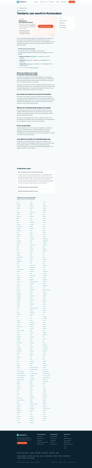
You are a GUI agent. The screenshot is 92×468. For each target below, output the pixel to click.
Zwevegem (19, 422)
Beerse (31, 214)
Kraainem (44, 302)
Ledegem (31, 310)
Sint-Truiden (32, 379)
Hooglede (31, 279)
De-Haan (44, 234)
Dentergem (19, 240)
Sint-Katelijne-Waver (46, 373)
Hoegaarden (19, 277)
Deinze (18, 238)
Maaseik (44, 324)
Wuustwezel (19, 410)
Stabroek (18, 381)
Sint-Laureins (32, 375)
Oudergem (19, 353)
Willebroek (45, 406)
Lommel (44, 320)
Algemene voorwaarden (63, 462)
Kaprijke (31, 291)
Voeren (31, 393)
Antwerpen (45, 206)
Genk (31, 255)
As (17, 210)
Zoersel (44, 414)
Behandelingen (63, 1)
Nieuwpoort (32, 342)
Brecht (31, 230)
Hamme (18, 265)
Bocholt (44, 222)
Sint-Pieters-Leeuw (46, 377)
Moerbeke (31, 336)
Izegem (18, 287)
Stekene (18, 383)
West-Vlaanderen (45, 452)
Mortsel (31, 338)
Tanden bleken (53, 438)
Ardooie (31, 208)
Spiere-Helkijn (45, 379)
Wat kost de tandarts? (68, 438)
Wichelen (44, 404)
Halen (18, 263)
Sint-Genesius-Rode (20, 371)
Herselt (31, 273)
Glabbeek (18, 259)
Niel (43, 340)
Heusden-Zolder (33, 275)
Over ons (65, 446)
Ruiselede (18, 365)
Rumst (31, 365)
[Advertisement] (36, 158)
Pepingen (31, 355)
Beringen (44, 216)
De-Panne (18, 236)
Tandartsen (36, 1)
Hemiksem (31, 269)
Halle (31, 263)
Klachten (57, 1)
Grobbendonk (19, 261)
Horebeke (18, 281)
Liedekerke (32, 314)
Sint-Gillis (31, 371)
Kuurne (44, 304)
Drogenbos (45, 244)
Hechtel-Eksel (32, 267)
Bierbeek (44, 220)
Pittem (44, 355)
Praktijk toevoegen (62, 27)
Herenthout (32, 271)
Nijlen (44, 342)
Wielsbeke (18, 406)
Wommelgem (32, 408)
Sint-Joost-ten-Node (33, 373)
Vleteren (18, 393)
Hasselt (18, 267)
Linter (31, 318)
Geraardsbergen (20, 257)
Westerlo (31, 402)
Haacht (31, 261)
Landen (18, 308)
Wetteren (44, 402)
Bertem (44, 218)
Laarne (31, 306)
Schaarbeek (45, 365)
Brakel (44, 228)
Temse (31, 383)
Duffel (18, 246)
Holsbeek (18, 279)
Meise (31, 330)
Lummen (18, 324)
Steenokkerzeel (45, 381)
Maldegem (45, 326)
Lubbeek (44, 322)
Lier (43, 314)
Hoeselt (44, 277)
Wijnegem (31, 406)
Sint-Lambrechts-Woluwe (21, 375)
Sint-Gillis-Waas (45, 371)
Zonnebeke (45, 416)
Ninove (18, 344)
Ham (43, 263)
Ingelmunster (45, 285)
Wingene (18, 408)
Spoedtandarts (51, 1)
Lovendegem (32, 322)
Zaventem (44, 410)
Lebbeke (44, 308)
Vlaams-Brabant (51, 452)
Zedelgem (18, 412)
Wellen (31, 400)
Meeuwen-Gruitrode (20, 330)
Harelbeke (44, 265)
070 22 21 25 (30, 63)
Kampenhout (32, 289)
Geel (43, 253)
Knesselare (19, 295)
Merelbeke (45, 332)
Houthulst (44, 281)
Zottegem (18, 418)
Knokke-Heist (32, 295)
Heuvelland (45, 275)
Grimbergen (45, 259)
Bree (17, 232)
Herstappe (45, 273)
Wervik (18, 402)
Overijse (31, 353)
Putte (31, 357)
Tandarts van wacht (43, 1)
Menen (18, 332)
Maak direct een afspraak (45, 26)
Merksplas (18, 334)
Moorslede (18, 338)
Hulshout (44, 283)
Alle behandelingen (53, 436)
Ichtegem (18, 285)
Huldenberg (32, 283)
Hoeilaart (31, 277)
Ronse (18, 363)
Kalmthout (18, 289)
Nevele (31, 340)
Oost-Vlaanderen (38, 452)
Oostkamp (31, 346)
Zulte (18, 420)
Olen (30, 344)
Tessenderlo (32, 385)
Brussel (44, 232)
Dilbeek (18, 244)
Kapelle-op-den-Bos (46, 289)
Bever (18, 220)
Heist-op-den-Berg (20, 269)
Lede (18, 310)
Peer (17, 355)
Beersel (44, 214)
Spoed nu (72, 1)
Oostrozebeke (45, 346)
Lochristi (18, 320)
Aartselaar (18, 204)
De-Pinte (31, 236)
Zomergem (19, 416)
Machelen (31, 326)
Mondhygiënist (53, 440)
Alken (44, 204)
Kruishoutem (32, 304)
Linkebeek (44, 316)
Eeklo (44, 246)
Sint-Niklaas (32, 377)
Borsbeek (18, 228)
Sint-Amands (45, 369)
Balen (44, 212)
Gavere (31, 253)
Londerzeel (19, 322)
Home (18, 8)
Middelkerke (19, 336)
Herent (44, 269)
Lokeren (31, 320)
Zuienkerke (45, 418)
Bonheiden (32, 224)
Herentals (18, 271)
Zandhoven (32, 410)
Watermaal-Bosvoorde (21, 400)
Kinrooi (31, 293)
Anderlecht (32, 206)
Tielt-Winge (19, 387)
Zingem (31, 414)
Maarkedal (32, 324)
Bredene (44, 230)
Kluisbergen (45, 293)
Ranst (18, 359)
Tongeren (44, 387)
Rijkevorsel (32, 361)
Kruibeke (18, 304)
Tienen (31, 387)
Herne (18, 273)
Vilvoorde (44, 391)
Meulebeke (45, 334)
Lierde (18, 316)
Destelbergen (45, 240)
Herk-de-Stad (45, 271)
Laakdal (18, 306)
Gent (44, 255)
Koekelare (44, 295)
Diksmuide (44, 242)
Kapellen (18, 291)
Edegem (31, 246)
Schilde (44, 367)
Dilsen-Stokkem (32, 244)
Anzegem (18, 208)
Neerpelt (18, 340)
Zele (30, 412)
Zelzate (44, 412)
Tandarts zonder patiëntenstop (42, 442)
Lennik (18, 312)
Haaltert (44, 261)
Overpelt (44, 353)
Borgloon (31, 226)
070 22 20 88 (29, 60)
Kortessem (18, 302)
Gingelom (31, 257)
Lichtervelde (19, 314)
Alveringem (19, 206)
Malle (18, 328)
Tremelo (31, 389)
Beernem (18, 214)
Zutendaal (31, 420)
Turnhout (44, 389)
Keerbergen (19, 293)
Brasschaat (19, 230)
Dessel (31, 240)
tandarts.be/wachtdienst (34, 67)
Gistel (44, 257)
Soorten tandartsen (53, 444)
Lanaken (44, 306)
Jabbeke (31, 287)
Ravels (31, 359)
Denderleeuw (32, 238)
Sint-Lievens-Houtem (46, 375)
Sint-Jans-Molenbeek (20, 373)
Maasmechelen (19, 326)
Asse (31, 210)
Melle (44, 330)
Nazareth (44, 338)
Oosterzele (19, 346)
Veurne (31, 391)
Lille (30, 316)
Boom (44, 224)
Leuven (44, 312)
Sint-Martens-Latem (20, 377)
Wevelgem (18, 404)
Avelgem (18, 212)
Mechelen (31, 328)
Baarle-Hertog (32, 212)
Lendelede (45, 310)
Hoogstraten (45, 279)
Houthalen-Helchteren (33, 281)
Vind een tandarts (62, 25)
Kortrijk (31, 302)
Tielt (43, 385)
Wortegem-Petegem (46, 408)
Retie (44, 359)
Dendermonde (45, 238)
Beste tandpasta (67, 442)
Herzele (18, 275)
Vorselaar (44, 393)
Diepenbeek (19, 242)
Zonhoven (31, 416)
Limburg (57, 452)
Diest (31, 242)
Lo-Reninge (45, 318)
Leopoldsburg (32, 312)
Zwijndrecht (32, 422)
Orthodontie (52, 442)
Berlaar (18, 218)
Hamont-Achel (32, 265)
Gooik (31, 259)
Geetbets (18, 255)
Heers (44, 267)
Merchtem (31, 332)
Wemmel (44, 400)
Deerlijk (44, 236)
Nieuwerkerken (19, 342)
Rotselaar (44, 363)
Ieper (31, 285)
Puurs (44, 357)
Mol (43, 336)
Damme (31, 234)
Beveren (31, 220)
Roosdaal (31, 363)
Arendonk (44, 208)
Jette (44, 287)
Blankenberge (32, 222)
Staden (31, 381)
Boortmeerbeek (19, 226)
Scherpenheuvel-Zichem (34, 367)
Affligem (31, 204)
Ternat (44, 383)
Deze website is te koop (71, 462)
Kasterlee (44, 291)
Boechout (18, 224)
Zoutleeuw (31, 418)
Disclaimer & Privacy (55, 462)
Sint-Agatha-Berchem (33, 369)
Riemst (18, 361)
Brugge (31, 232)
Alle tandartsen (39, 436)
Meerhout (44, 328)
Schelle (18, 367)
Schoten (18, 369)
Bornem (44, 226)
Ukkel (18, 391)
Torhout (18, 389)
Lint (17, 318)
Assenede (44, 210)
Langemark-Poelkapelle (34, 308)
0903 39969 (33, 56)
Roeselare (44, 361)
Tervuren (18, 385)
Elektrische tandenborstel (68, 444)
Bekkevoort (32, 216)
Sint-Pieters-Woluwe (20, 379)
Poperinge (18, 357)
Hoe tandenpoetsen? (67, 440)
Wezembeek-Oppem (33, 404)
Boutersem (32, 228)
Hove (18, 283)
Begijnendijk (19, 216)
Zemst (18, 414)
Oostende (44, 344)
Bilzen (18, 222)
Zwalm (44, 420)
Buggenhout (19, 234)
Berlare (31, 218)
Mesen (31, 334)
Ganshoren (19, 253)
